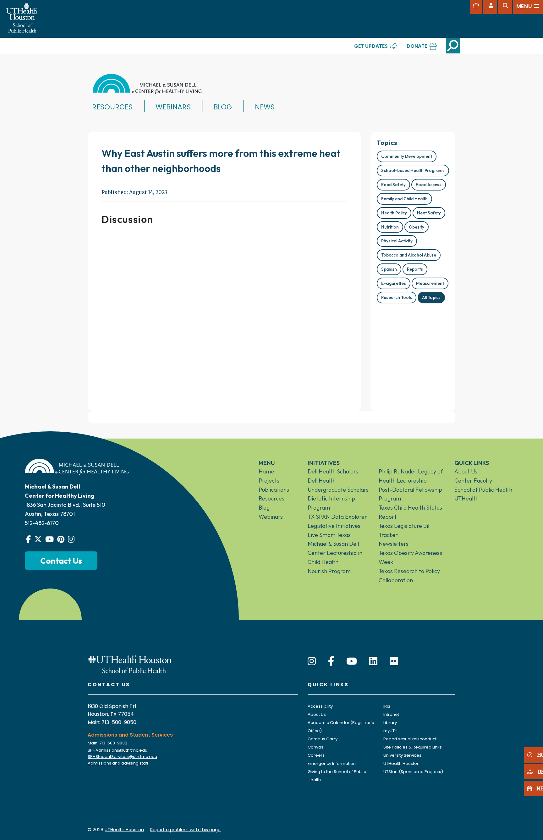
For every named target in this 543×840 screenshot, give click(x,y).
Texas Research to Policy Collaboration (409, 575)
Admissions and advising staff (118, 763)
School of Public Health (483, 489)
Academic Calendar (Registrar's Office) (341, 727)
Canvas (315, 747)
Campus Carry (322, 739)
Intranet (391, 714)
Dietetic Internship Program (331, 503)
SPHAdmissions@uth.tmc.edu (117, 750)
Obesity (416, 227)
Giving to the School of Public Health (337, 776)
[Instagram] (312, 661)
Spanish (389, 269)
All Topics (431, 297)
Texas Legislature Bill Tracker (405, 530)
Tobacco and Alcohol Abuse (408, 255)
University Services (402, 755)
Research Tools (396, 297)
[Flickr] (394, 661)
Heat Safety (429, 213)
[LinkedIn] (373, 661)
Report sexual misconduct (409, 739)
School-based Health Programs (413, 170)
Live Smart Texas (329, 535)
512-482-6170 (42, 523)
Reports (415, 269)
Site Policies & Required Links (412, 747)
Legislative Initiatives (334, 525)
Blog (222, 106)
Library (390, 723)
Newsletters (394, 543)
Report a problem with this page (185, 829)
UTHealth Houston (401, 763)
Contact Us (61, 560)
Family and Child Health (404, 199)
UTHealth (466, 498)
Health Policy (394, 213)
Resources (112, 106)
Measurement (430, 283)
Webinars (173, 106)
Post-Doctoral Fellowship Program (410, 494)
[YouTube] (351, 661)
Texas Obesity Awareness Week (410, 557)
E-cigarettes (393, 283)
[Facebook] (331, 661)
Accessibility (320, 706)
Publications (274, 489)
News (265, 106)
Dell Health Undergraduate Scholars (338, 485)
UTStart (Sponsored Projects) (413, 772)
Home (266, 471)
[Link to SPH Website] (130, 663)
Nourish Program (329, 571)
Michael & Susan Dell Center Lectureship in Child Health (335, 553)
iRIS (386, 706)
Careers (316, 755)
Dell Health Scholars (333, 471)
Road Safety (393, 184)
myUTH (390, 731)
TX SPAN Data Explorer (337, 516)
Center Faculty (473, 480)
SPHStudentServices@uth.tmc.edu (122, 757)
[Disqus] (224, 315)
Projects (269, 480)
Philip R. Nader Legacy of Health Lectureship (411, 476)
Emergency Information (332, 763)
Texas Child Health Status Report (410, 512)
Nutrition (390, 227)
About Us (465, 471)
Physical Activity (397, 241)
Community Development (406, 156)
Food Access (429, 184)
